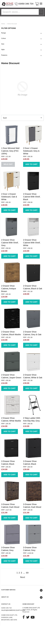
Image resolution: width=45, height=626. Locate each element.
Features (4, 55)
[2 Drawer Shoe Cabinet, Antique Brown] (11, 272)
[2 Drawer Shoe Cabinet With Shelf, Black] (33, 181)
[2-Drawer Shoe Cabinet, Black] (11, 448)
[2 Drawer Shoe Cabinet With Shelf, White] (33, 226)
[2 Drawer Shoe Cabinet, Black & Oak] (33, 272)
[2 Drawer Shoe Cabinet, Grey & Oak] (33, 318)
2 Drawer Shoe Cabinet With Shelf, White (31, 242)
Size (2, 44)
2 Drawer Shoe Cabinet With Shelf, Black (31, 196)
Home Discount (12, 23)
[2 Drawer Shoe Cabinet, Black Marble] (11, 318)
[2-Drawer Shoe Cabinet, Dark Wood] (11, 491)
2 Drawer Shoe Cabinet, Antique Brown (8, 288)
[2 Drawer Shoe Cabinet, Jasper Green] (11, 361)
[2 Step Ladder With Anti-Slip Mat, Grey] (33, 405)
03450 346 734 (25, 3)
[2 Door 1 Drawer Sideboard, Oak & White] (11, 181)
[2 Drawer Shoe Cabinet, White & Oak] (33, 361)
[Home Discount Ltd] (7, 3)
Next (22, 577)
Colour (3, 38)
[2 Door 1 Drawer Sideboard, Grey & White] (33, 135)
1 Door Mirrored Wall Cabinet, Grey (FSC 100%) (10, 151)
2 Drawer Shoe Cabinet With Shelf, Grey (9, 242)
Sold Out (8, 164)
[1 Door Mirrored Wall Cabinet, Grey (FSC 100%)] (11, 135)
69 (27, 573)
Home (3, 23)
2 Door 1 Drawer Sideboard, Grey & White (31, 151)
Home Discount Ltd (32, 608)
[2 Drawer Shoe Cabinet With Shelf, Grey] (11, 226)
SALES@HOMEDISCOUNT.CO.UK (13, 610)
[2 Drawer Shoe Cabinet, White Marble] (11, 405)
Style (3, 49)
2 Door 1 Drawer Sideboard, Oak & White (9, 196)
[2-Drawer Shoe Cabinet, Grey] (11, 534)
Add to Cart (31, 164)
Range (3, 33)
